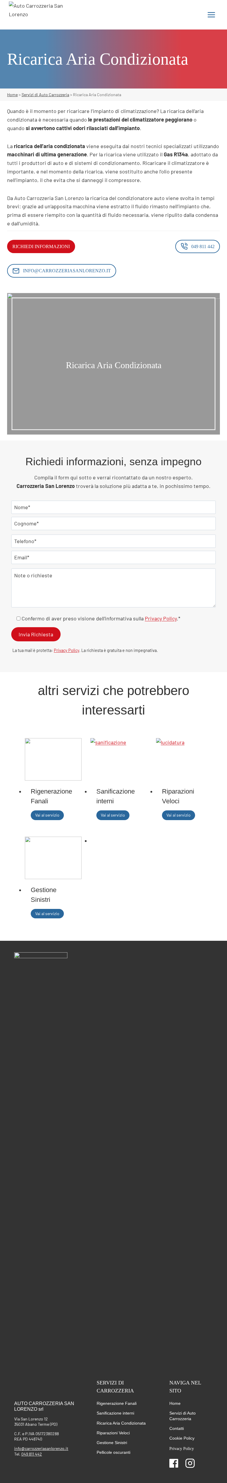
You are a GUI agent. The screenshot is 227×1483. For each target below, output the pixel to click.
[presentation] (53, 759)
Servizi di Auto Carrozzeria (182, 1416)
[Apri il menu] (211, 15)
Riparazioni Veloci (178, 796)
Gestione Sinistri (43, 894)
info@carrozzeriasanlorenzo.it (41, 1448)
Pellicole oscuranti (113, 1452)
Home (175, 1403)
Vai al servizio (48, 816)
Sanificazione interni (115, 796)
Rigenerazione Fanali (51, 796)
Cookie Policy (181, 1438)
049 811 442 (31, 1453)
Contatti (176, 1428)
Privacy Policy (161, 618)
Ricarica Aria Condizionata (121, 1423)
